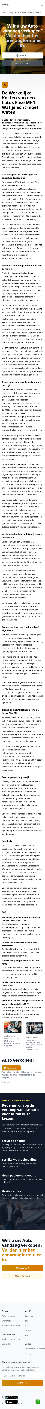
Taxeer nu (22, 55)
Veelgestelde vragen (11, 1339)
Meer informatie (22, 63)
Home (4, 13)
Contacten (6, 1344)
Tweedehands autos (11, 1325)
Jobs (26, 1320)
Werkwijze (6, 1320)
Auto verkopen (8, 1316)
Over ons (28, 1316)
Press (27, 1325)
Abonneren (22, 1382)
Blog (11, 13)
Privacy (27, 1353)
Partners (28, 1330)
